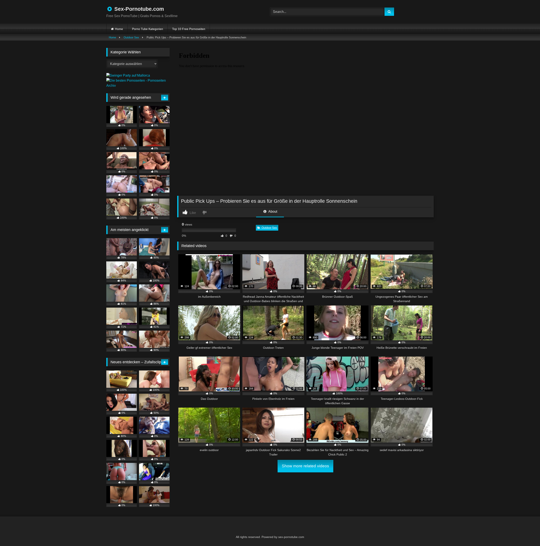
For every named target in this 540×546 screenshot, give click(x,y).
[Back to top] (526, 533)
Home (119, 29)
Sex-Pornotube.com (138, 9)
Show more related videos (305, 466)
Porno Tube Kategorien (147, 29)
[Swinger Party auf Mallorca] (128, 75)
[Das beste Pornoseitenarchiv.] (138, 85)
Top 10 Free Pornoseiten (188, 29)
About (272, 211)
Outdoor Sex (131, 37)
